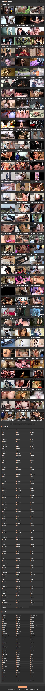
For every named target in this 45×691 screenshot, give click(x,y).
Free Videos (6, 2)
